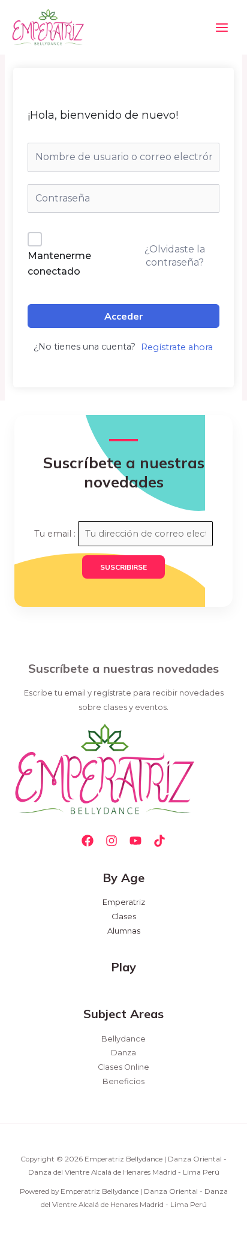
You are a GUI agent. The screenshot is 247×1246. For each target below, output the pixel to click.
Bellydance (123, 1038)
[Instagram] (112, 841)
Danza (123, 1052)
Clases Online (123, 1067)
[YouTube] (135, 841)
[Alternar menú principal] (222, 27)
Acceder (123, 316)
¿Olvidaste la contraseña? (174, 255)
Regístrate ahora (177, 347)
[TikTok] (159, 841)
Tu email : (56, 533)
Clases (124, 916)
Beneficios (123, 1081)
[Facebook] (88, 841)
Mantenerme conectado (59, 263)
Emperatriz (124, 902)
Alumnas (123, 930)
